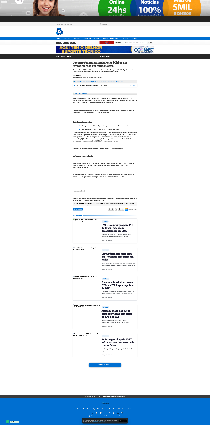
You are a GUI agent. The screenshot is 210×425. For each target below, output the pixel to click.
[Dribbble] (73, 43)
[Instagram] (57, 43)
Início (57, 56)
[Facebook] (61, 43)
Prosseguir (123, 421)
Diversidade (112, 409)
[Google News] (130, 209)
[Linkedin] (75, 43)
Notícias (69, 56)
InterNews (67, 38)
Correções (104, 409)
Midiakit (126, 38)
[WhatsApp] (7, 421)
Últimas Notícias (122, 409)
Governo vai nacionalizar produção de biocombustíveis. (100, 129)
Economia (105, 56)
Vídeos (106, 38)
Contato (134, 38)
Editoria (63, 56)
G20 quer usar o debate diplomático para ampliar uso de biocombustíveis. (106, 126)
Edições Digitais (115, 38)
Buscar (150, 42)
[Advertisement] (105, 382)
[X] (68, 43)
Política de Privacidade (83, 409)
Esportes (97, 38)
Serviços (77, 38)
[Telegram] (64, 43)
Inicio (59, 38)
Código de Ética (96, 409)
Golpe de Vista (87, 38)
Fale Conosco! (14, 421)
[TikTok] (71, 43)
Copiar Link (78, 209)
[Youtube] (66, 43)
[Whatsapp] (59, 43)
